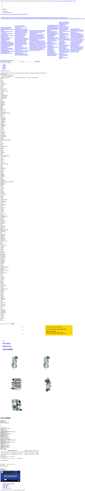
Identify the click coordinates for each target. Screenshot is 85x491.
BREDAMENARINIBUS (66, 18)
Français (4, 67)
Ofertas (5, 60)
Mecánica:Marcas (3, 14)
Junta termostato (50, 25)
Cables (5, 53)
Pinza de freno (7, 346)
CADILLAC (82, 18)
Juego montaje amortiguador (36, 48)
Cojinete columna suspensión (20, 42)
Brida (6, 50)
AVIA (17, 18)
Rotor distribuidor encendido (51, 54)
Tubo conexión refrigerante (75, 39)
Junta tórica (55, 25)
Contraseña (22, 61)
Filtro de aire (33, 36)
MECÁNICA (11, 76)
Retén (52, 53)
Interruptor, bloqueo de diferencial (37, 43)
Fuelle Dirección (38, 37)
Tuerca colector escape (77, 40)
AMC (28, 17)
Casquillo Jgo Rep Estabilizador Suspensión (20, 38)
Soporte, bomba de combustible (64, 39)
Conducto (20, 48)
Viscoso (74, 50)
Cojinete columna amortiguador (20, 41)
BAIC (20, 18)
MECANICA (6, 343)
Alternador (7, 31)
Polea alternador (50, 47)
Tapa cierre (63, 55)
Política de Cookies (71, 0)
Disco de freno (39, 30)
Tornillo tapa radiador (76, 36)
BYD (79, 18)
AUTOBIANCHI (7, 18)
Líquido (52, 31)
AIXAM (13, 17)
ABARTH (3, 17)
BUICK (76, 18)
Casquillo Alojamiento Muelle (21, 31)
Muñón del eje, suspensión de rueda (51, 40)
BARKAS (23, 18)
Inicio (4, 340)
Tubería (80, 37)
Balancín (4, 39)
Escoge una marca (3, 77)
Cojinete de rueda (21, 43)
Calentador (21, 26)
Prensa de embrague (50, 50)
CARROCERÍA (5, 76)
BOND (46, 18)
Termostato (78, 35)
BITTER (39, 18)
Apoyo (6, 35)
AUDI (52, 17)
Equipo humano (6, 485)
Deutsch (4, 66)
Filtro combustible (36, 35)
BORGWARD (51, 18)
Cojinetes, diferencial (18, 46)
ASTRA (49, 17)
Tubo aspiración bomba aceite (77, 38)
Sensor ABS (64, 23)
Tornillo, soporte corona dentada (77, 37)
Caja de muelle (9, 53)
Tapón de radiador (73, 28)
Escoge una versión (30, 77)
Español (4, 64)
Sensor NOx (63, 27)
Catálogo (11, 60)
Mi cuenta (2, 60)
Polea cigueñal (53, 47)
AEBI (10, 17)
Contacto (8, 60)
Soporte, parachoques (61, 44)
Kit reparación (54, 29)
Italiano (4, 68)
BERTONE (35, 18)
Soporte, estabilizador (62, 42)
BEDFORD (27, 18)
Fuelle (34, 37)
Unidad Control (76, 41)
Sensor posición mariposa (63, 28)
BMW (44, 18)
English (4, 65)
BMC (42, 18)
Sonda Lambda (62, 36)
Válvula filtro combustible (76, 47)
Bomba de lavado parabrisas (7, 46)
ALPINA (22, 17)
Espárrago (38, 34)
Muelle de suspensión (50, 37)
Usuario (8, 61)
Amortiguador (3, 33)
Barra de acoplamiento (3, 41)
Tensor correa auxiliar (77, 30)
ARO (31, 17)
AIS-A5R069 (8, 349)
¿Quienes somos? (6, 484)
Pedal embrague (52, 43)
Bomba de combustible (6, 43)
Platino (50, 46)
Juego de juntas (36, 46)
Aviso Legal (5, 486)
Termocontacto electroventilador (75, 34)
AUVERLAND (13, 18)
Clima (22, 40)
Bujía (6, 52)
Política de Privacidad (64, 0)
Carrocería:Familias (24, 14)
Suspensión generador (62, 48)
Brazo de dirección (6, 49)
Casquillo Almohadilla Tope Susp (21, 30)
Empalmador (34, 32)
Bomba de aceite (7, 42)
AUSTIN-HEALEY (61, 17)
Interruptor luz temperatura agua (37, 42)
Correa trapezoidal (22, 50)
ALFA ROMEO (18, 17)
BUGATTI (73, 18)
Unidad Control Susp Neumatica (76, 42)
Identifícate (5, 9)
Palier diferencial (49, 42)
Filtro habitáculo (39, 36)
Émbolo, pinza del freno (36, 31)
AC (5, 17)
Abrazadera (3, 27)
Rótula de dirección (52, 55)
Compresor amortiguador (19, 47)
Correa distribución (18, 50)
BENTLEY (31, 18)
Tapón (64, 57)
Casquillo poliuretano (21, 39)
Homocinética (35, 40)
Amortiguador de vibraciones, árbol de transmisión (7, 34)
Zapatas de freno (76, 51)
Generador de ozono (36, 38)
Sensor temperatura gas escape (63, 31)
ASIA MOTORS (35, 17)
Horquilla (39, 40)
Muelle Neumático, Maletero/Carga (52, 38)
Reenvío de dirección (50, 52)
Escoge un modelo (18, 77)
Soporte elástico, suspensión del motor (63, 38)
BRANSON (58, 18)
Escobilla (34, 34)
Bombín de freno (7, 48)
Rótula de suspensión (63, 22)
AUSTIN (55, 17)
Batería (6, 41)
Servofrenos (63, 34)
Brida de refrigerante (8, 51)
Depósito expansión (24, 54)
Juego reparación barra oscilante (36, 49)
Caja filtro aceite (18, 25)
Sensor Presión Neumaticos (63, 29)
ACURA (7, 17)
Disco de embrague (32, 30)
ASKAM (39, 17)
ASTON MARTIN (44, 17)
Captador (21, 28)
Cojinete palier (20, 44)
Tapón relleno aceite (77, 29)
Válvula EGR (77, 46)
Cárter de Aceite (22, 29)
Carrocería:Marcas (17, 14)
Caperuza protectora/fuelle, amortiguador (21, 27)
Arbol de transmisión (4, 37)
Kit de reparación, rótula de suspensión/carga (52, 27)
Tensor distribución (73, 32)
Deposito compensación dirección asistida (21, 54)
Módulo (51, 34)
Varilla (76, 49)
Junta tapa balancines (37, 50)
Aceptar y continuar (56, 0)
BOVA (55, 18)
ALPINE (25, 17)
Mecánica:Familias (10, 14)
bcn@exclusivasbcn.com (7, 12)
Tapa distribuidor (61, 57)
